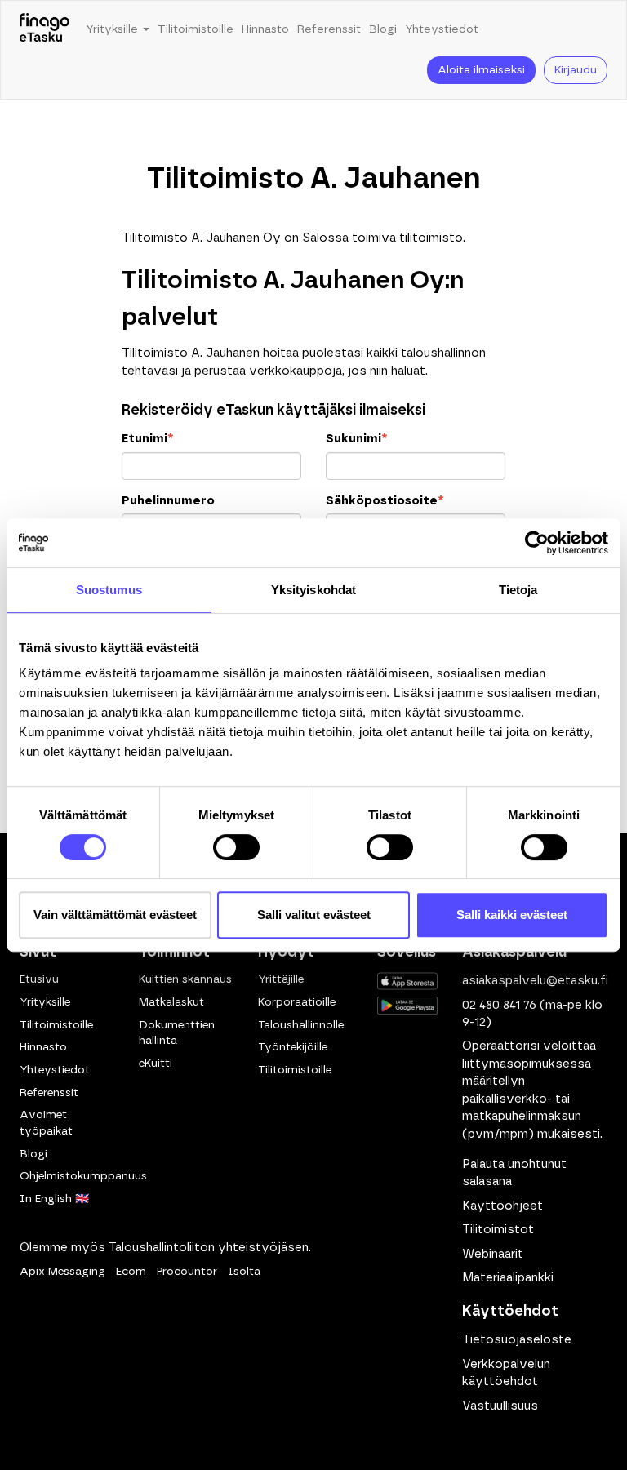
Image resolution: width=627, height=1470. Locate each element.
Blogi (383, 29)
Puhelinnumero (168, 501)
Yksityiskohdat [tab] (313, 590)
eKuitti (155, 1063)
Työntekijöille (292, 1047)
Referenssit (329, 29)
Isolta (244, 1271)
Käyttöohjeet (502, 1206)
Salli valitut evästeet (314, 915)
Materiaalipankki (508, 1278)
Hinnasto (265, 29)
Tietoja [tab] (518, 590)
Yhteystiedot (441, 29)
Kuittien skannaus (185, 979)
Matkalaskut (171, 1002)
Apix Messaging (62, 1271)
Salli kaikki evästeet (511, 915)
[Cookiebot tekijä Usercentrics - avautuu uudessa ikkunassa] (536, 543)
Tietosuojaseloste (516, 1340)
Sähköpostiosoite (384, 501)
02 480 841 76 (499, 1005)
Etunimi (147, 439)
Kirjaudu (575, 70)
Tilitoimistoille (195, 29)
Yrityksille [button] (113, 29)
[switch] (236, 847)
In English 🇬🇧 (54, 1199)
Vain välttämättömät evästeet (115, 915)
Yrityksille (45, 1002)
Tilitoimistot (498, 1230)
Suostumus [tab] (109, 590)
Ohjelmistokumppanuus (83, 1176)
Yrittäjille (281, 979)
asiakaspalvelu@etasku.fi (535, 981)
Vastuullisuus (500, 1406)
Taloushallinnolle (301, 1025)
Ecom (131, 1271)
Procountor (187, 1271)
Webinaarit (492, 1254)
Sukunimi (356, 439)
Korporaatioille (297, 1002)
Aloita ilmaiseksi (481, 70)
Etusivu (39, 979)
